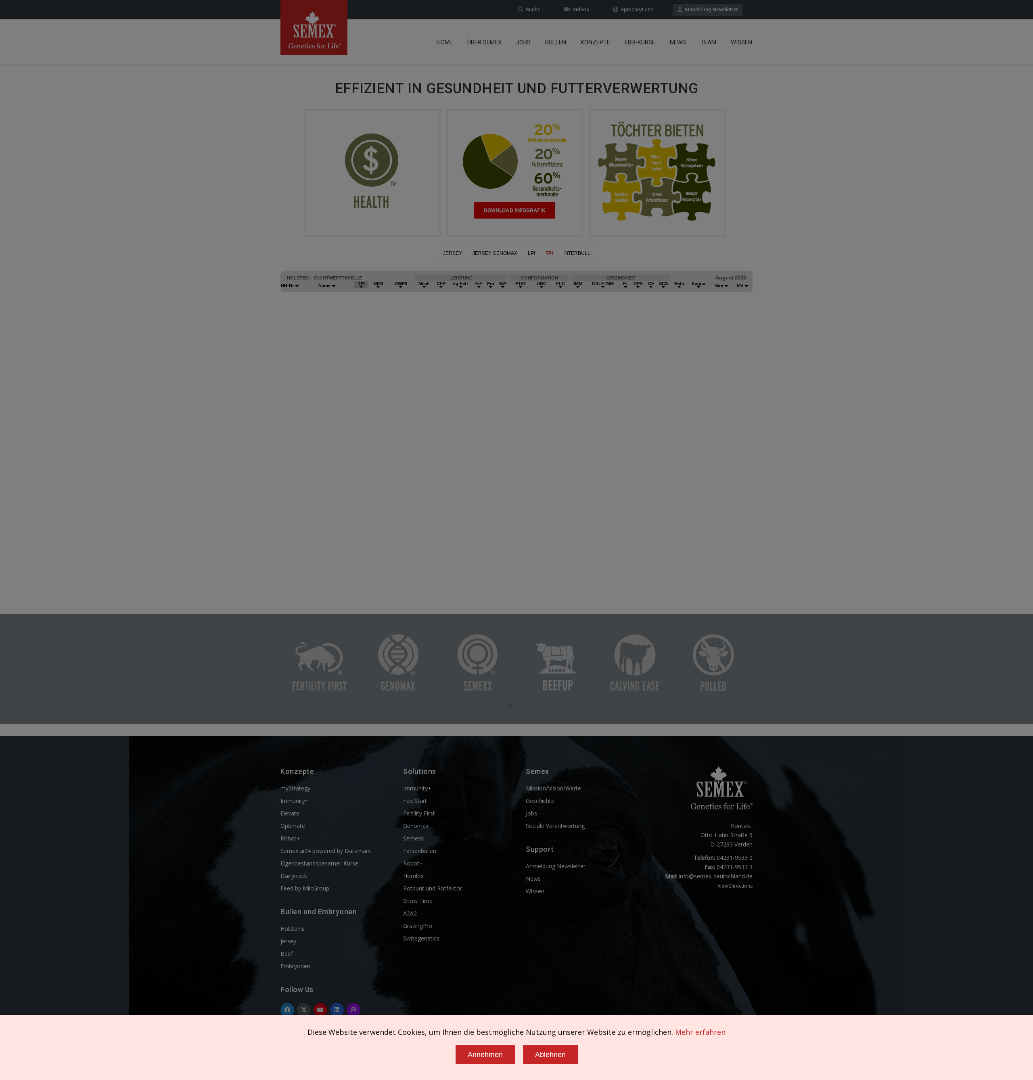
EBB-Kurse (640, 42)
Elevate (289, 813)
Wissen (741, 42)
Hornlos (413, 876)
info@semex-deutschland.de (716, 876)
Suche (531, 9)
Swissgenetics (421, 938)
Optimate (292, 826)
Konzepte (595, 42)
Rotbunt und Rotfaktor (432, 888)
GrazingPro (417, 926)
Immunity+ (294, 801)
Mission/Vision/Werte (553, 788)
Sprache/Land (636, 9)
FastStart (415, 801)
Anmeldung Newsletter (710, 9)
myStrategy (295, 788)
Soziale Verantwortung (555, 826)
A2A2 (410, 913)
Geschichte (540, 801)
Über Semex (484, 42)
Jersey (288, 941)
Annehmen (485, 1055)
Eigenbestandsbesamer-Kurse (319, 863)
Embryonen (295, 966)
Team (708, 42)
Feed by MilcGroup (304, 888)
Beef (286, 953)
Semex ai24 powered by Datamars (325, 851)
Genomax (416, 826)
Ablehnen (550, 1055)
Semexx (413, 838)
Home (445, 42)
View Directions (735, 885)
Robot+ (290, 838)
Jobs (523, 42)
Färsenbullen (419, 851)
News (678, 42)
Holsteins (292, 928)
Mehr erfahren (700, 1032)
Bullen (555, 42)
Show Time (418, 901)
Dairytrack (293, 876)
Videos (579, 9)
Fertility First (419, 813)
